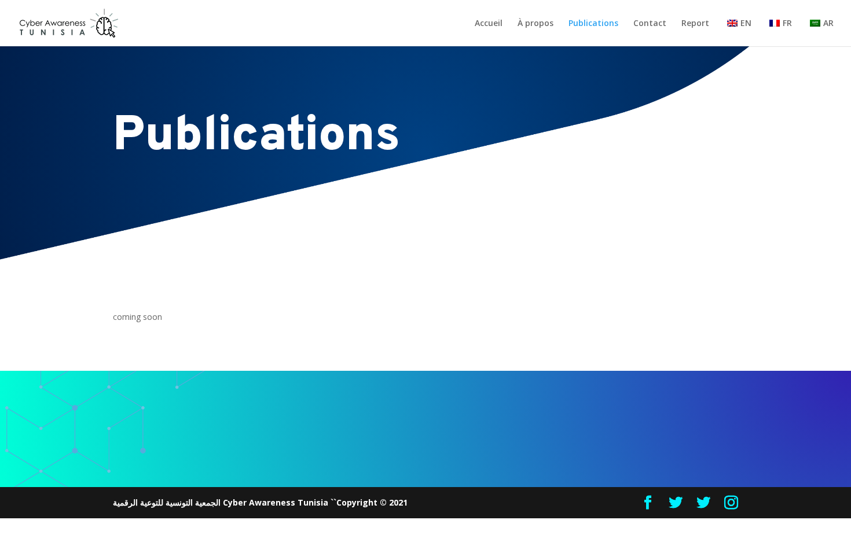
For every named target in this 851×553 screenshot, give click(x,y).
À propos (535, 23)
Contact (649, 23)
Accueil (488, 23)
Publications (593, 23)
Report (695, 23)
